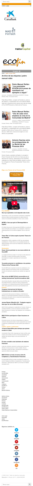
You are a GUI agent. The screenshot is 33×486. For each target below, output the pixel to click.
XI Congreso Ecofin (13, 96)
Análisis (19, 120)
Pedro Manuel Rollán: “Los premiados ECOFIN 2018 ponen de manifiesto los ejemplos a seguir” (21, 88)
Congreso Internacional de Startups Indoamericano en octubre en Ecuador (13, 290)
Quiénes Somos (5, 396)
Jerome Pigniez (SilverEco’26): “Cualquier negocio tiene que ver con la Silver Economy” (16, 303)
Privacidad (4, 417)
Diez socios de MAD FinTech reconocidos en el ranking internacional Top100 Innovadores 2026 (15, 277)
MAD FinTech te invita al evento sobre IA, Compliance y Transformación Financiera (14, 355)
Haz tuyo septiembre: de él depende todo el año (16, 213)
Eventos (4, 402)
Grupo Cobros (5, 408)
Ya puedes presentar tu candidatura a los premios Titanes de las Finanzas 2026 (16, 264)
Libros (3, 388)
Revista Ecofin (5, 405)
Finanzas (26, 122)
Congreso (4, 384)
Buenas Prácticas (6, 390)
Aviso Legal (4, 416)
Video (7, 96)
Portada (26, 95)
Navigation (15, 71)
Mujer (3, 382)
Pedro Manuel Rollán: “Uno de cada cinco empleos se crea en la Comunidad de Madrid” (21, 114)
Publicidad (4, 399)
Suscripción (4, 397)
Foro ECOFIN (26, 150)
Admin (3, 419)
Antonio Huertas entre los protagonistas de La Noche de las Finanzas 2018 (21, 143)
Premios (3, 96)
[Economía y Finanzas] (14, 66)
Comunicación (5, 381)
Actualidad (9, 95)
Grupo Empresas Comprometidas (9, 410)
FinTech (3, 387)
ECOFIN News (15, 95)
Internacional (5, 378)
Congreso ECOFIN (26, 120)
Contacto (4, 404)
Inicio (3, 73)
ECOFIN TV (21, 95)
